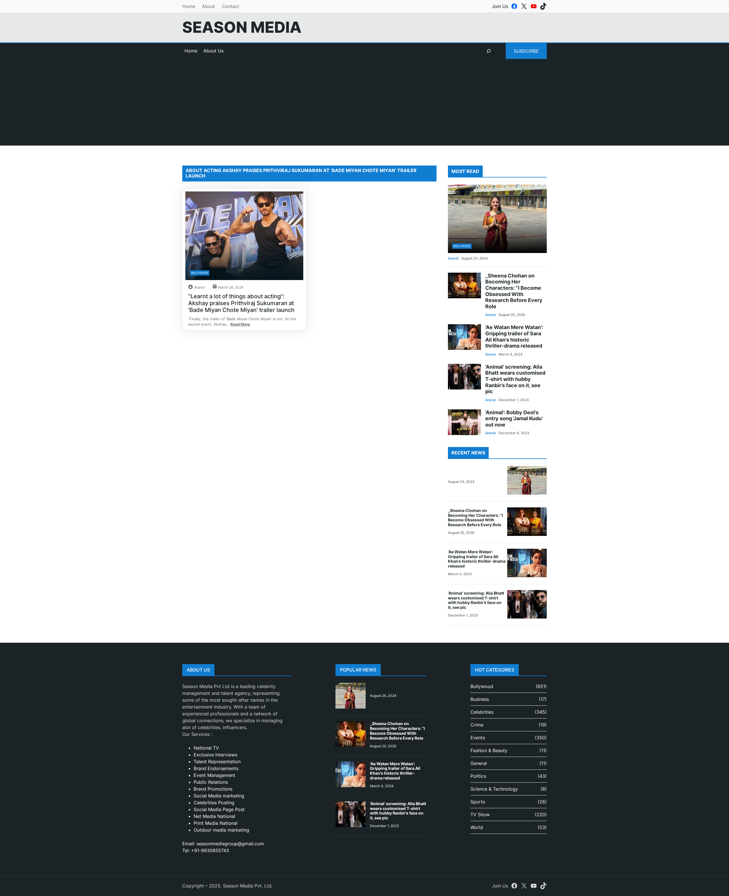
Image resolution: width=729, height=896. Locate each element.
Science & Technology (494, 789)
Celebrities (481, 712)
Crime (476, 725)
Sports (477, 802)
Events (477, 737)
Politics (478, 776)
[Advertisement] (364, 106)
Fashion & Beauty (488, 750)
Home (188, 6)
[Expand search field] (488, 51)
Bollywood (199, 272)
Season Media (242, 27)
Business (479, 699)
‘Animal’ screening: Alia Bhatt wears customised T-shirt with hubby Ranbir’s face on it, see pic (515, 379)
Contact (230, 6)
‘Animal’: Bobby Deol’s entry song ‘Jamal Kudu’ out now (514, 418)
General (478, 763)
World (476, 827)
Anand (199, 287)
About (208, 6)
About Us (213, 51)
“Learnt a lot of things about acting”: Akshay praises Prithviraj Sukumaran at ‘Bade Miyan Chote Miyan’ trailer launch (241, 303)
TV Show (480, 814)
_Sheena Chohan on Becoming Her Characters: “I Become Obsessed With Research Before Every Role (513, 291)
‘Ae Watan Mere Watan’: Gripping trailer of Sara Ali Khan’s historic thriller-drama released (514, 336)
